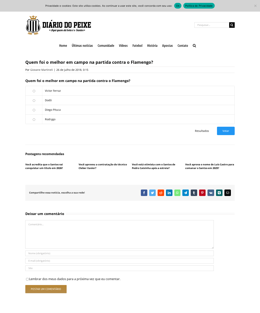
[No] (255, 6)
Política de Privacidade (199, 5)
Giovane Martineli (41, 70)
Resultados (202, 131)
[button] (194, 45)
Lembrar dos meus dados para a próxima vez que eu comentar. (74, 279)
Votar (226, 131)
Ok (177, 5)
